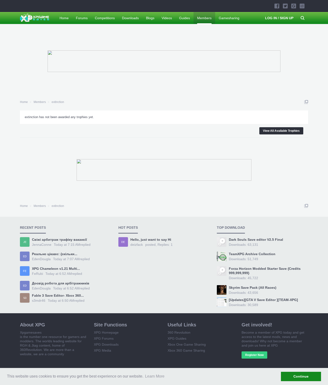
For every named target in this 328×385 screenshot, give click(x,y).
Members (204, 18)
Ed (25, 256)
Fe (24, 271)
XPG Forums (104, 338)
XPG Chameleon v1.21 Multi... (56, 269)
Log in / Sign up (279, 18)
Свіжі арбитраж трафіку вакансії (59, 239)
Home (64, 18)
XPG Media (102, 350)
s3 (24, 297)
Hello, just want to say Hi (150, 239)
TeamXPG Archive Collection (252, 254)
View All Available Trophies (281, 130)
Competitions (105, 18)
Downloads (130, 18)
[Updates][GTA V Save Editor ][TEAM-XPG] (263, 300)
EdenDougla (41, 259)
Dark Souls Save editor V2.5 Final (256, 239)
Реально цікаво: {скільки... (54, 254)
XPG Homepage (106, 332)
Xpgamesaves (31, 332)
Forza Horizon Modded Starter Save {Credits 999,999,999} (265, 271)
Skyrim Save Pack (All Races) (252, 287)
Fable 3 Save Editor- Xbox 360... (58, 295)
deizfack (136, 245)
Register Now (254, 355)
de (123, 242)
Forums (82, 18)
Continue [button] (301, 376)
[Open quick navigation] (306, 102)
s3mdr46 (38, 300)
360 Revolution (179, 332)
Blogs (150, 18)
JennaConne (41, 245)
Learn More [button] (154, 376)
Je (24, 242)
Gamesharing (229, 18)
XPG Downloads (106, 344)
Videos (167, 18)
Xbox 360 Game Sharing (186, 350)
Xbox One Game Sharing (187, 344)
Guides (184, 18)
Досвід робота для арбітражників (60, 283)
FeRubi (37, 274)
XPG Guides (177, 338)
